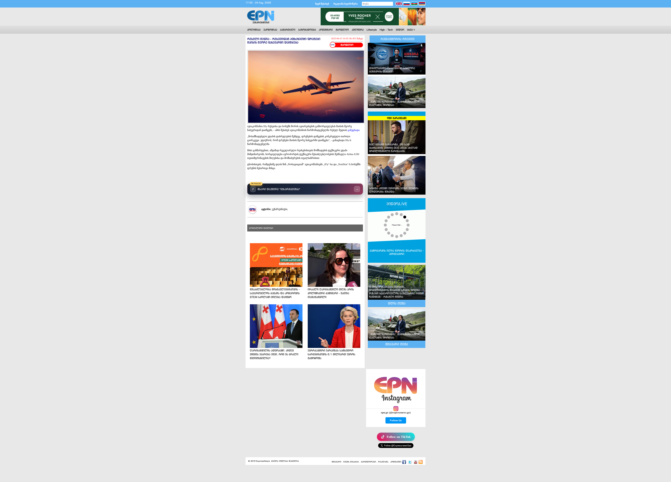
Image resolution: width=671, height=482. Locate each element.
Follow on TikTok (399, 437)
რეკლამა (383, 462)
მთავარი (336, 462)
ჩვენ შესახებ (322, 3)
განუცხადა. (354, 130)
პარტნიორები (368, 462)
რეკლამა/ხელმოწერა (345, 3)
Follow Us (396, 420)
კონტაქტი (395, 462)
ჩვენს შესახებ (351, 462)
